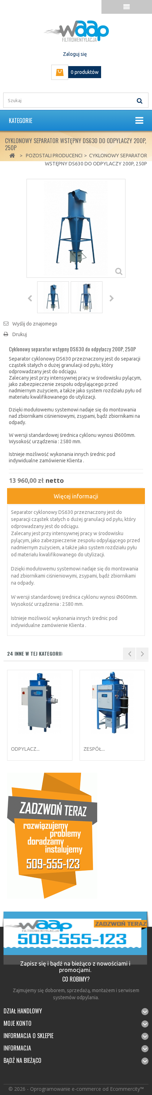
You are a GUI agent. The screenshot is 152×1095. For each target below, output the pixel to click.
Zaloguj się (75, 54)
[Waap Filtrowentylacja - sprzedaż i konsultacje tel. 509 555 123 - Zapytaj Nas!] (52, 835)
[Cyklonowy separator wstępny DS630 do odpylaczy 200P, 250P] (53, 297)
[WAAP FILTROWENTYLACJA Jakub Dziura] (76, 31)
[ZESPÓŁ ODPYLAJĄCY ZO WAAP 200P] (112, 702)
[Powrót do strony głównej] (12, 155)
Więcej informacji (76, 496)
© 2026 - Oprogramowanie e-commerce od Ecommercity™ (76, 1088)
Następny (111, 298)
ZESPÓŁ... (94, 749)
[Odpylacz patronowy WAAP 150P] (39, 702)
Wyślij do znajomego (34, 324)
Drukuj (19, 334)
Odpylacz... (25, 749)
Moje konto (17, 1023)
